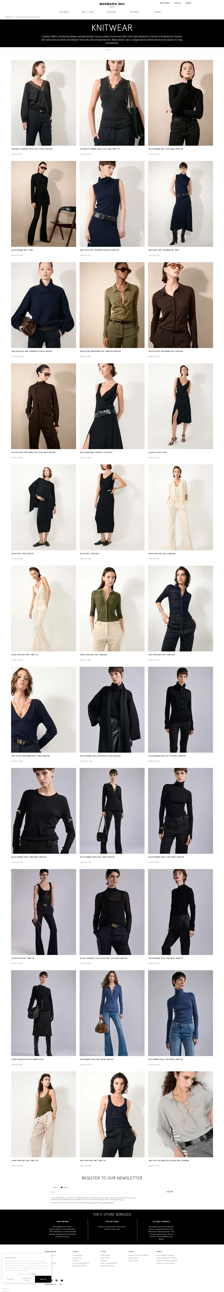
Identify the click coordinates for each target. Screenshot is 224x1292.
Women (66, 1187)
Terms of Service (104, 1202)
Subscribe (169, 1192)
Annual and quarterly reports (167, 1260)
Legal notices (133, 1260)
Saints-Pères (77, 1258)
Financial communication (165, 1263)
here (121, 1199)
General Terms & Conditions (138, 1255)
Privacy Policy (90, 1202)
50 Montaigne (77, 1255)
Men (54, 1187)
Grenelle (76, 1260)
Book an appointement (81, 1263)
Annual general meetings (165, 1255)
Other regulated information (166, 1258)
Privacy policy (133, 1258)
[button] (65, 12)
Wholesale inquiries (80, 1266)
